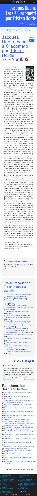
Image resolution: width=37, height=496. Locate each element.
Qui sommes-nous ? (7, 492)
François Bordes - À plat (13, 306)
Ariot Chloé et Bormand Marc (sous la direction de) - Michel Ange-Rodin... (16, 299)
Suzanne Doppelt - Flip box (17, 429)
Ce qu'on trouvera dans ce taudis (27, 475)
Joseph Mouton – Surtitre (13, 329)
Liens (3, 483)
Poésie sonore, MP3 (7, 488)
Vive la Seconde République (14, 315)
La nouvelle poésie (7, 480)
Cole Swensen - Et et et (13, 350)
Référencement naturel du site (28, 482)
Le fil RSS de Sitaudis (26, 479)
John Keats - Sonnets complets (15, 323)
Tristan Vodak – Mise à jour (18, 427)
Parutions (23, 470)
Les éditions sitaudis (25, 480)
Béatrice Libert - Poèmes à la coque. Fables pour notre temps (17, 401)
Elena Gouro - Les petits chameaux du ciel (18, 352)
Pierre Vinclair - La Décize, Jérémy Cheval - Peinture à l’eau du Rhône (18, 295)
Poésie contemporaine (8, 478)
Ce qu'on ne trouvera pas (26, 478)
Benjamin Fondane (9, 380)
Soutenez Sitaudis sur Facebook (26, 486)
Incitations (4, 476)
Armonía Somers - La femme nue (16, 321)
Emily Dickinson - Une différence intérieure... (19, 338)
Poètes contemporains (8, 482)
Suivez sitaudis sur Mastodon (27, 483)
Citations (4, 484)
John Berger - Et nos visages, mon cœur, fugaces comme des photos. (18, 447)
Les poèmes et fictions (8, 479)
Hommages (5, 486)
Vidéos (4, 487)
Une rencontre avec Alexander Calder (17, 311)
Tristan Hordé (13, 52)
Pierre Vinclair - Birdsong (13, 330)
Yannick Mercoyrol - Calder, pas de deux (18, 317)
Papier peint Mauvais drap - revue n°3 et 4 (18, 342)
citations (32, 379)
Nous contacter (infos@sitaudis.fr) (7, 490)
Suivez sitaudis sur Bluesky (27, 484)
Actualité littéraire (6, 475)
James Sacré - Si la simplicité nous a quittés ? (19, 334)
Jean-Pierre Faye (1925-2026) (15, 332)
